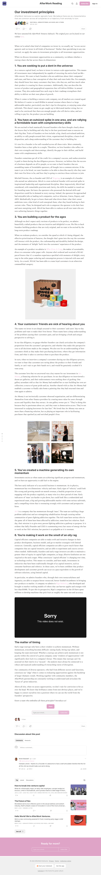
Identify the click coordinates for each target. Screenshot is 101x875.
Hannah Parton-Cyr (43, 792)
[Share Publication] (77, 4)
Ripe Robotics (62, 583)
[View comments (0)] (33, 795)
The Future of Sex (22, 801)
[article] (50, 790)
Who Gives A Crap (54, 249)
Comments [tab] (19, 740)
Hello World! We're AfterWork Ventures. (33, 816)
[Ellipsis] (85, 758)
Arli (16, 511)
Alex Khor (52, 22)
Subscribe (84, 4)
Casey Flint (33, 792)
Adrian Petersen (43, 22)
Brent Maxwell (24, 759)
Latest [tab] (22, 780)
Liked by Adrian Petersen (27, 761)
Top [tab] (17, 780)
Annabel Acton (27, 808)
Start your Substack (45, 866)
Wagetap (56, 178)
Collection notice (65, 861)
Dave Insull (33, 22)
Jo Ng (52, 792)
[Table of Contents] (2, 437)
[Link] (11, 65)
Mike (52, 823)
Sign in (94, 4)
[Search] (72, 4)
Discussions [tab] (29, 780)
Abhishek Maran (62, 792)
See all (18, 831)
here (22, 36)
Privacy (51, 861)
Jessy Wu (26, 792)
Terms (57, 861)
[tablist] (23, 740)
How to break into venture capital (30, 786)
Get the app (60, 866)
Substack (41, 871)
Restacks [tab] (27, 740)
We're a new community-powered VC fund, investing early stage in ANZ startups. (39, 820)
